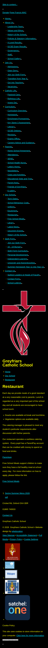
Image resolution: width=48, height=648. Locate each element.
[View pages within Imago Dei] (17, 103)
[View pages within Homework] (17, 115)
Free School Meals (10, 481)
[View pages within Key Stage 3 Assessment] (30, 123)
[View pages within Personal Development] (28, 255)
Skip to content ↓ (9, 4)
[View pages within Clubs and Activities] (25, 175)
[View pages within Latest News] (19, 227)
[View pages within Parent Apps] (18, 183)
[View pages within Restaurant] (17, 215)
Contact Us (7, 515)
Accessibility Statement (26, 535)
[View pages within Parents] (12, 147)
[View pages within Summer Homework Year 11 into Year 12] (44, 267)
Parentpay (7, 457)
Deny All (16, 639)
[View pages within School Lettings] (21, 283)
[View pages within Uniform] (15, 207)
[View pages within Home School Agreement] (30, 151)
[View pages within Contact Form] (20, 279)
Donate (5, 12)
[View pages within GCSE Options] (21, 131)
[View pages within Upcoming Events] (23, 231)
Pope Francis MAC (18, 12)
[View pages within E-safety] (15, 191)
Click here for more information (30, 635)
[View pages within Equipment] (17, 211)
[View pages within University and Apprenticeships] (35, 263)
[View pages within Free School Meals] (24, 219)
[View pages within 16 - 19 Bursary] (21, 247)
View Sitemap (8, 535)
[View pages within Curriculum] (15, 107)
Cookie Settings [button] (31, 539)
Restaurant (10, 380)
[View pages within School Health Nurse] (26, 163)
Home (7, 372)
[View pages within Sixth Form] (15, 239)
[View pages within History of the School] (26, 235)
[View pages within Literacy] (15, 127)
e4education (17, 531)
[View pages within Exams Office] (19, 139)
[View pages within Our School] (15, 195)
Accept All (5, 639)
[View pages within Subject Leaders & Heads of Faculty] (40, 275)
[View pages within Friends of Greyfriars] (26, 187)
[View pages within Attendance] (18, 155)
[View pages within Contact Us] (15, 271)
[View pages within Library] (14, 223)
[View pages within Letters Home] (20, 167)
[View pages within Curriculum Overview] (26, 111)
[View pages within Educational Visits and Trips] (32, 179)
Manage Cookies (11, 639)
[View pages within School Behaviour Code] (29, 203)
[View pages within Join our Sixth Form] (25, 243)
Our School (10, 376)
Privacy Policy (16, 539)
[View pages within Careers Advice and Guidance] (34, 143)
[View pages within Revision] (15, 135)
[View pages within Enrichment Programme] (29, 119)
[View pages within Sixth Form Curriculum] (28, 251)
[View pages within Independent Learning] (27, 259)
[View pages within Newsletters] (18, 171)
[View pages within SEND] (13, 159)
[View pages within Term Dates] (18, 199)
